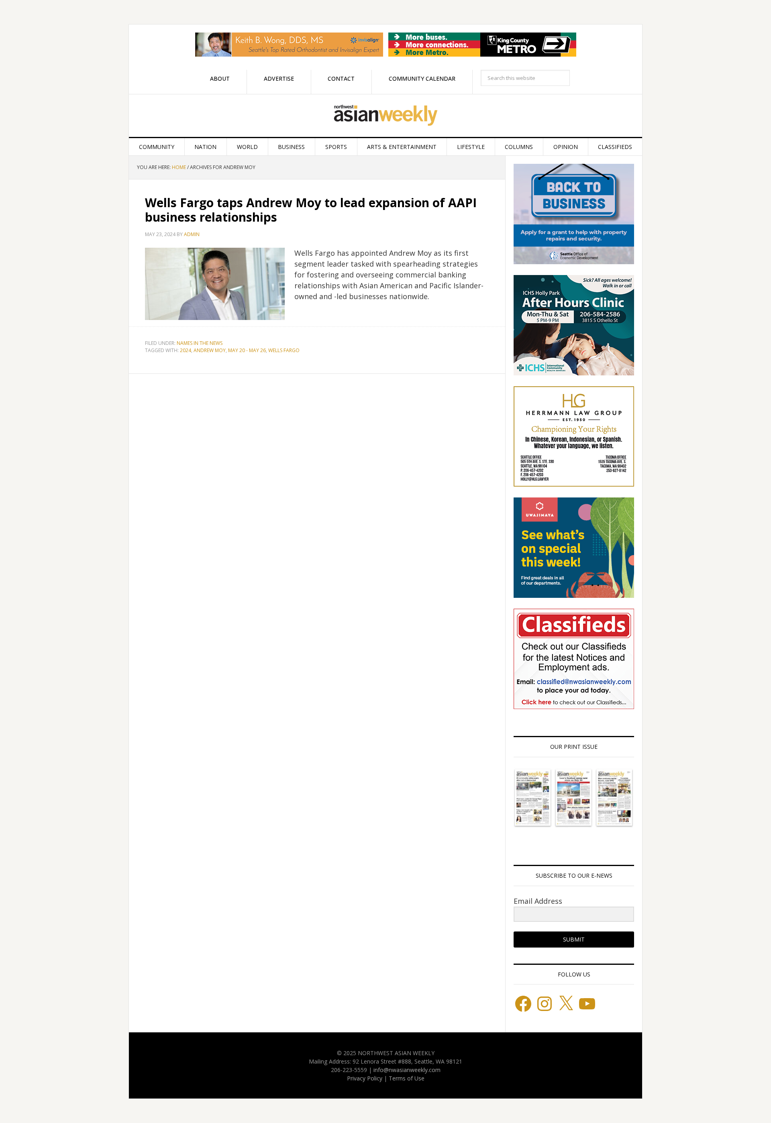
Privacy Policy (364, 1078)
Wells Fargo (284, 350)
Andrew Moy (210, 350)
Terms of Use (406, 1078)
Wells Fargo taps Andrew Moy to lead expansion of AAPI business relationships (311, 209)
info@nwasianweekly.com (407, 1070)
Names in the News (199, 343)
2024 (185, 350)
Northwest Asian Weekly (385, 116)
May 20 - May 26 (247, 350)
